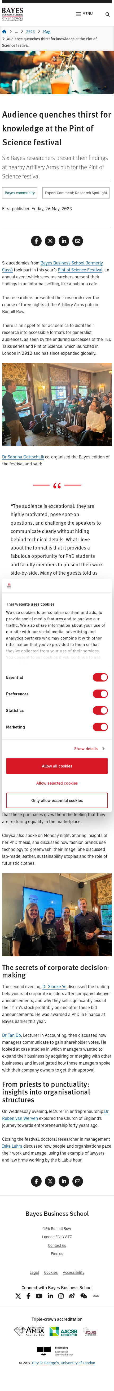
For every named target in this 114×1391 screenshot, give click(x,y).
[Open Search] (107, 14)
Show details (86, 748)
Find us (57, 1253)
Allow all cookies (57, 766)
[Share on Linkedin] (64, 241)
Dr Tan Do (11, 1035)
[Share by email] (77, 241)
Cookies (51, 1272)
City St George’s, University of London (63, 1362)
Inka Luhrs (12, 1146)
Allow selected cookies (57, 783)
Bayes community (20, 192)
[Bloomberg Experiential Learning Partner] (55, 1351)
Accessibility (73, 1272)
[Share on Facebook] (36, 241)
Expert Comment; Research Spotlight (76, 192)
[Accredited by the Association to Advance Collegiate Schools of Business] (63, 1331)
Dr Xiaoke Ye (54, 986)
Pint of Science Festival (80, 269)
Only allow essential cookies (57, 800)
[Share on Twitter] (50, 241)
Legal (34, 1272)
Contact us (57, 1245)
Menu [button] (87, 13)
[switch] (100, 693)
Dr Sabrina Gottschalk (23, 456)
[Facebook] (28, 1296)
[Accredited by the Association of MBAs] (29, 1331)
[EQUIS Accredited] (89, 1331)
